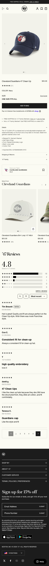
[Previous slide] (5, 44)
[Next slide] (44, 44)
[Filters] (26, 296)
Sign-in (32, 119)
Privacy (9, 530)
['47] (24, 9)
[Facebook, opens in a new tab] (10, 560)
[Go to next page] (38, 433)
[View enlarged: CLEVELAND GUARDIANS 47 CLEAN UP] (24, 43)
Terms (4, 530)
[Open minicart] (46, 8)
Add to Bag (24, 106)
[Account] (37, 8)
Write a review (41, 291)
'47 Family (5, 159)
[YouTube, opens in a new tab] (16, 560)
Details (4, 127)
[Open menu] (3, 8)
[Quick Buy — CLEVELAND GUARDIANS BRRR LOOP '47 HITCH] (33, 229)
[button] (6, 85)
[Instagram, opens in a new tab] (22, 560)
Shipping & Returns (8, 155)
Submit (42, 506)
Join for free (41, 119)
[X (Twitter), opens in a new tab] (4, 560)
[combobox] (13, 553)
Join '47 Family (34, 2)
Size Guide (43, 96)
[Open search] (7, 8)
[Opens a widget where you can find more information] (40, 562)
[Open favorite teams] (41, 8)
